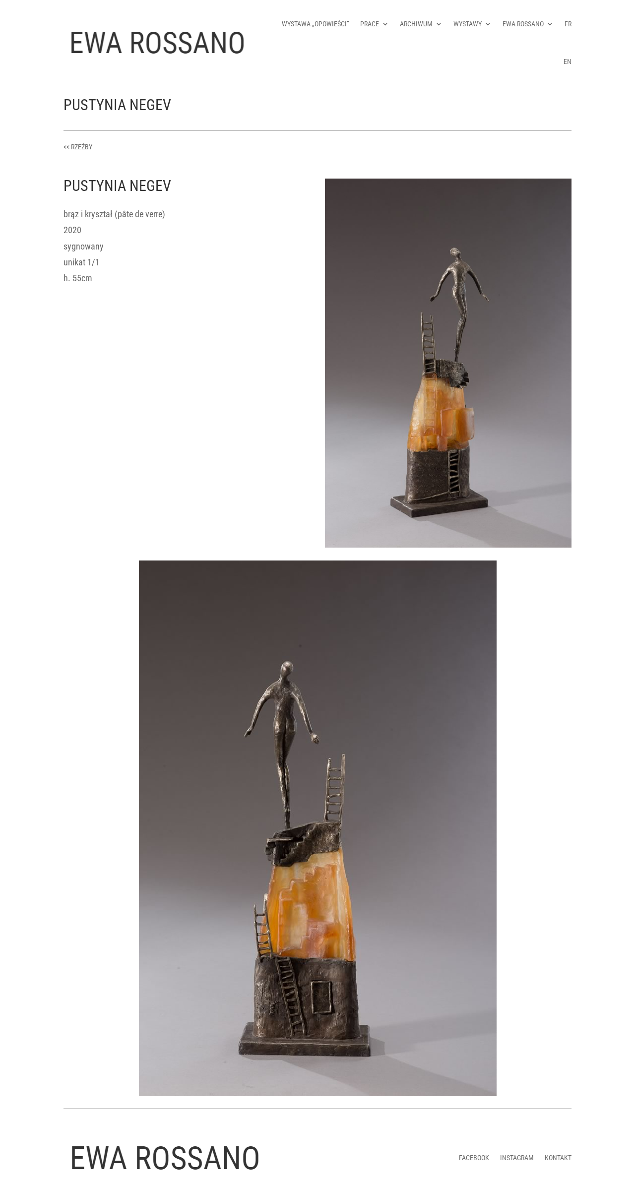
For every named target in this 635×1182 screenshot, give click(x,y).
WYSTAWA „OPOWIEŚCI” (315, 24)
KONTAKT (558, 1158)
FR (568, 24)
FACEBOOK (474, 1158)
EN (568, 61)
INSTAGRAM (517, 1158)
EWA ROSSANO (523, 24)
